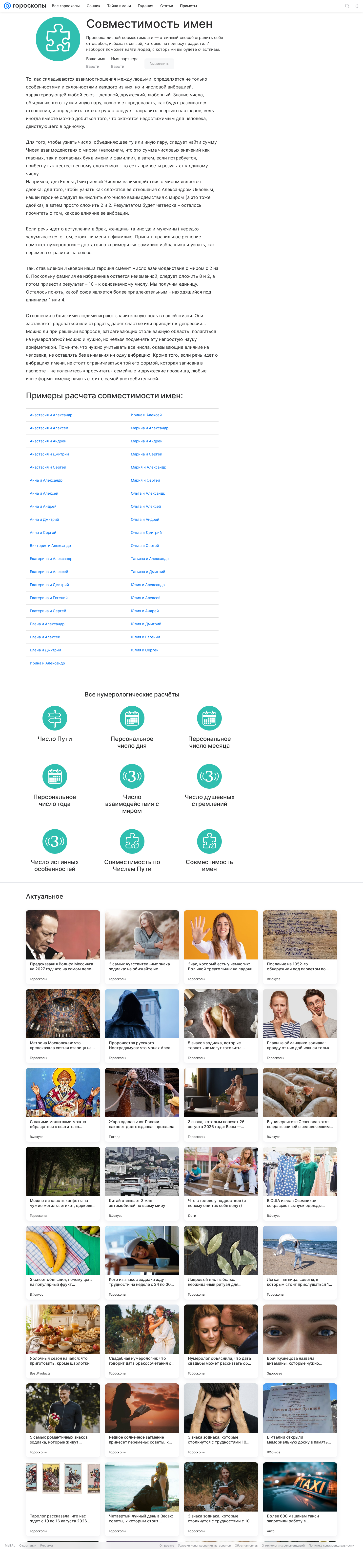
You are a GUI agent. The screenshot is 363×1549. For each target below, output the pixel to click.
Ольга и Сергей (145, 545)
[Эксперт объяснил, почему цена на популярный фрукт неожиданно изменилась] (63, 1263)
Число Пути (55, 738)
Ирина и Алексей (146, 415)
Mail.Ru (10, 1545)
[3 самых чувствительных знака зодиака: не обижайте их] (142, 947)
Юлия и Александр (148, 584)
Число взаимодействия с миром (132, 803)
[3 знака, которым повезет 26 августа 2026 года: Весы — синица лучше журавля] (221, 1105)
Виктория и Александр (50, 545)
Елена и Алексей (45, 637)
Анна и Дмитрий (44, 519)
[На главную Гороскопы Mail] (28, 6)
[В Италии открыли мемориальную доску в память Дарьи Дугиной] (300, 1420)
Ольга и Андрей (145, 519)
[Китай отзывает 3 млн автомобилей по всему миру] (142, 1184)
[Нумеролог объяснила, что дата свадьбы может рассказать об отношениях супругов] (221, 1341)
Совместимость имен (209, 865)
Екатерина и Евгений (49, 597)
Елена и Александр (47, 624)
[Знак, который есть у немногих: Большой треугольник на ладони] (221, 947)
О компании (27, 1545)
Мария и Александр (148, 467)
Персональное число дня (132, 742)
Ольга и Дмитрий (146, 532)
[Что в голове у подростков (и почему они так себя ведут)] (221, 1184)
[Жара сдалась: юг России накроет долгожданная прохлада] (142, 1105)
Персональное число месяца (209, 742)
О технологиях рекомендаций (283, 1545)
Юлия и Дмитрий (146, 624)
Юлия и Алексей (146, 597)
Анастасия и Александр (51, 415)
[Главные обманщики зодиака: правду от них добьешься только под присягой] (300, 1026)
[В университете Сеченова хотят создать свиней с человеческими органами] (300, 1105)
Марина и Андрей (146, 441)
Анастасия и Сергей (48, 467)
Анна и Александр (46, 480)
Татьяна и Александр (150, 558)
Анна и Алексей (44, 493)
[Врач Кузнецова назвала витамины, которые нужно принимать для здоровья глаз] (300, 1341)
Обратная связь (246, 1545)
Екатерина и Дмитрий (49, 584)
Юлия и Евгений (145, 637)
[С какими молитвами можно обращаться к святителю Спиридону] (63, 1105)
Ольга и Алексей (146, 506)
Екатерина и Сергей (48, 611)
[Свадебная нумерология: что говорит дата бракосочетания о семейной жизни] (142, 1341)
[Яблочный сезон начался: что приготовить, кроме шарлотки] (63, 1341)
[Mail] (7, 6)
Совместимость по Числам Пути (132, 865)
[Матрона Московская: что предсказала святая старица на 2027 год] (63, 1026)
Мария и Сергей (145, 480)
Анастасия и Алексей (49, 428)
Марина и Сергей (146, 454)
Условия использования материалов (204, 1545)
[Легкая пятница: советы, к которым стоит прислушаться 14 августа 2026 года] (300, 1263)
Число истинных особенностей (55, 865)
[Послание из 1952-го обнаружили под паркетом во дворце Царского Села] (300, 947)
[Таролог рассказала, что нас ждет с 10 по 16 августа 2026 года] (63, 1499)
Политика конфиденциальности (331, 1545)
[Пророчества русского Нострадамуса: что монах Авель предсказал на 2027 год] (142, 1026)
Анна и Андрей (43, 506)
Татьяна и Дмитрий (148, 571)
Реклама (46, 1545)
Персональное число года (54, 800)
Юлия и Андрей (145, 611)
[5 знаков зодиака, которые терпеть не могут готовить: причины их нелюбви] (221, 1026)
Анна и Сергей (43, 532)
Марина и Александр (149, 428)
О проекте (167, 1545)
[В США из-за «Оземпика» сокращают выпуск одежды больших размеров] (300, 1184)
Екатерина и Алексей (49, 571)
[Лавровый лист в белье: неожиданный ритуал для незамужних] (221, 1263)
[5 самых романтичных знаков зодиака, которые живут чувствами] (63, 1420)
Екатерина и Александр (51, 558)
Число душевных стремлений (209, 800)
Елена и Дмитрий (45, 650)
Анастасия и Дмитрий (49, 454)
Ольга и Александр (148, 493)
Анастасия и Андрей (48, 441)
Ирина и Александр (47, 663)
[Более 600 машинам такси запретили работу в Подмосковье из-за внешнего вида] (300, 1499)
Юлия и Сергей (145, 650)
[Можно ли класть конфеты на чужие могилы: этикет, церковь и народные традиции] (63, 1184)
